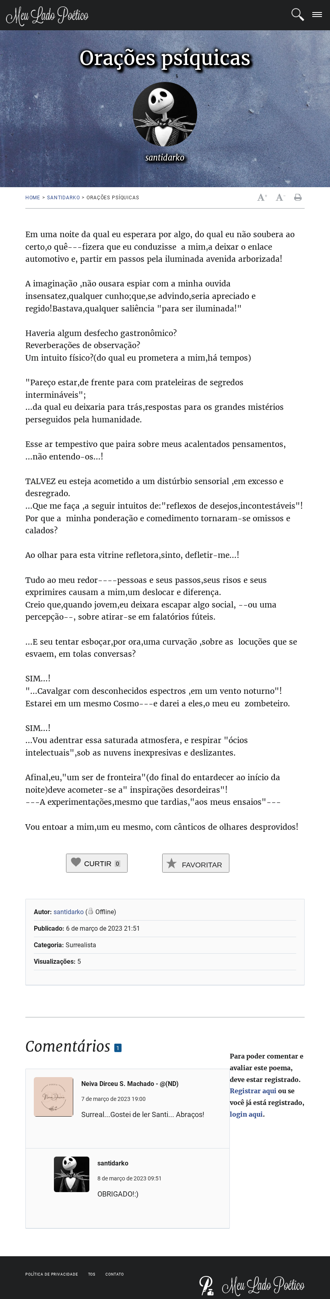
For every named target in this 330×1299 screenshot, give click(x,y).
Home (32, 197)
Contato (114, 1274)
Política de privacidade (51, 1274)
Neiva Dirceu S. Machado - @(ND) (130, 1084)
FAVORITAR (201, 865)
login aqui (246, 1114)
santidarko (63, 197)
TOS (92, 1274)
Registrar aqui (253, 1091)
